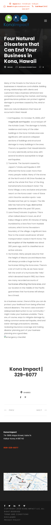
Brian (10, 67)
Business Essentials (27, 67)
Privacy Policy (12, 520)
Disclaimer (10, 517)
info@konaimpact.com (21, 6)
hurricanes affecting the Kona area (24, 284)
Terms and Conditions (16, 514)
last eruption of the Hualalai (21, 242)
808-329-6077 (11, 447)
